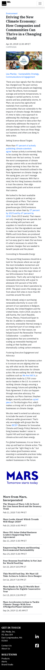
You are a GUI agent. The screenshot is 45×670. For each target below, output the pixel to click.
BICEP (15, 425)
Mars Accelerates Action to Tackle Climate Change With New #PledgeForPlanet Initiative (21, 604)
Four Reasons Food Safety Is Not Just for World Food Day (22, 562)
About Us (6, 648)
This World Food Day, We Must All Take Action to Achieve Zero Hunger (22, 574)
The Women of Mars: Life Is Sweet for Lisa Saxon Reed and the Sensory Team (22, 506)
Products (6, 658)
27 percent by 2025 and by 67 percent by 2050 (23, 213)
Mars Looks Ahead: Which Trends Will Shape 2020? (21, 520)
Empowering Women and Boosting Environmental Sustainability (21, 548)
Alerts (4, 661)
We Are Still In (28, 375)
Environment (12, 13)
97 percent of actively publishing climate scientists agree (21, 148)
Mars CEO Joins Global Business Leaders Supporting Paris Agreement (20, 534)
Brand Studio (7, 664)
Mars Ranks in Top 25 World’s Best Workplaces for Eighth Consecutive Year (21, 589)
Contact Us (7, 645)
